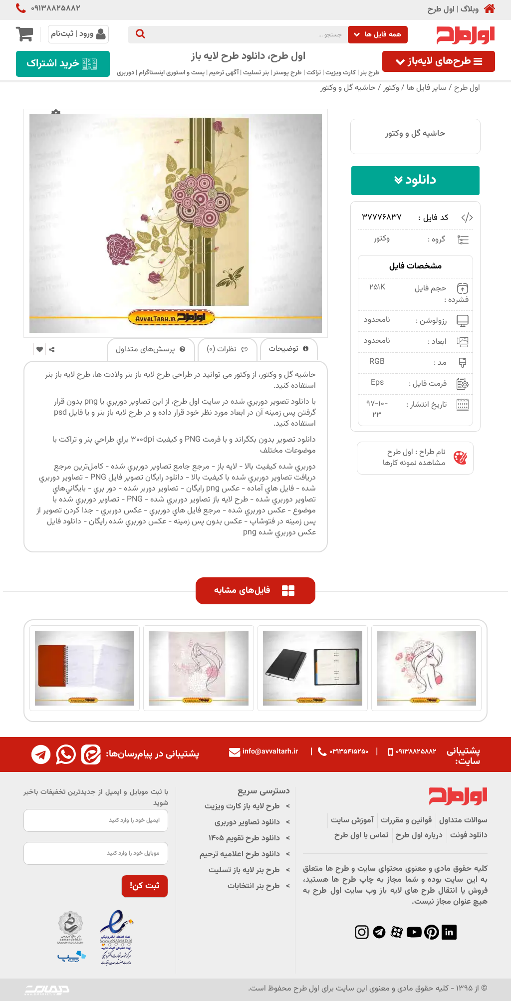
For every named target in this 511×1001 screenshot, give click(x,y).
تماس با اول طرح (361, 835)
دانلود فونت (469, 835)
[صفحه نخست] (487, 9)
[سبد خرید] (24, 38)
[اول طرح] (464, 35)
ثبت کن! (145, 886)
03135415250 (348, 752)
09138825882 (55, 8)
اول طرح (441, 9)
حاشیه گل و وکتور (348, 88)
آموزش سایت (352, 820)
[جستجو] (140, 34)
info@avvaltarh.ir (270, 752)
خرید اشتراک (52, 64)
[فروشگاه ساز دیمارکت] (46, 990)
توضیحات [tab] (284, 349)
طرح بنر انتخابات (254, 886)
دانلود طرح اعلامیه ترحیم (240, 854)
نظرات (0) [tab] (223, 349)
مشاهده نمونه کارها (414, 463)
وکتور (391, 88)
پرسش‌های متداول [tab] (146, 349)
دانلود (420, 180)
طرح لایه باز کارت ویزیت (242, 806)
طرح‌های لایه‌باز (439, 61)
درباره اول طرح (419, 835)
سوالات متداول (463, 820)
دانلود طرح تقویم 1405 (244, 838)
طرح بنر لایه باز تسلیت (244, 870)
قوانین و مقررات (406, 820)
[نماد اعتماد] (96, 938)
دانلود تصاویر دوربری (247, 822)
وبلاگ (470, 9)
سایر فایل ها (427, 88)
